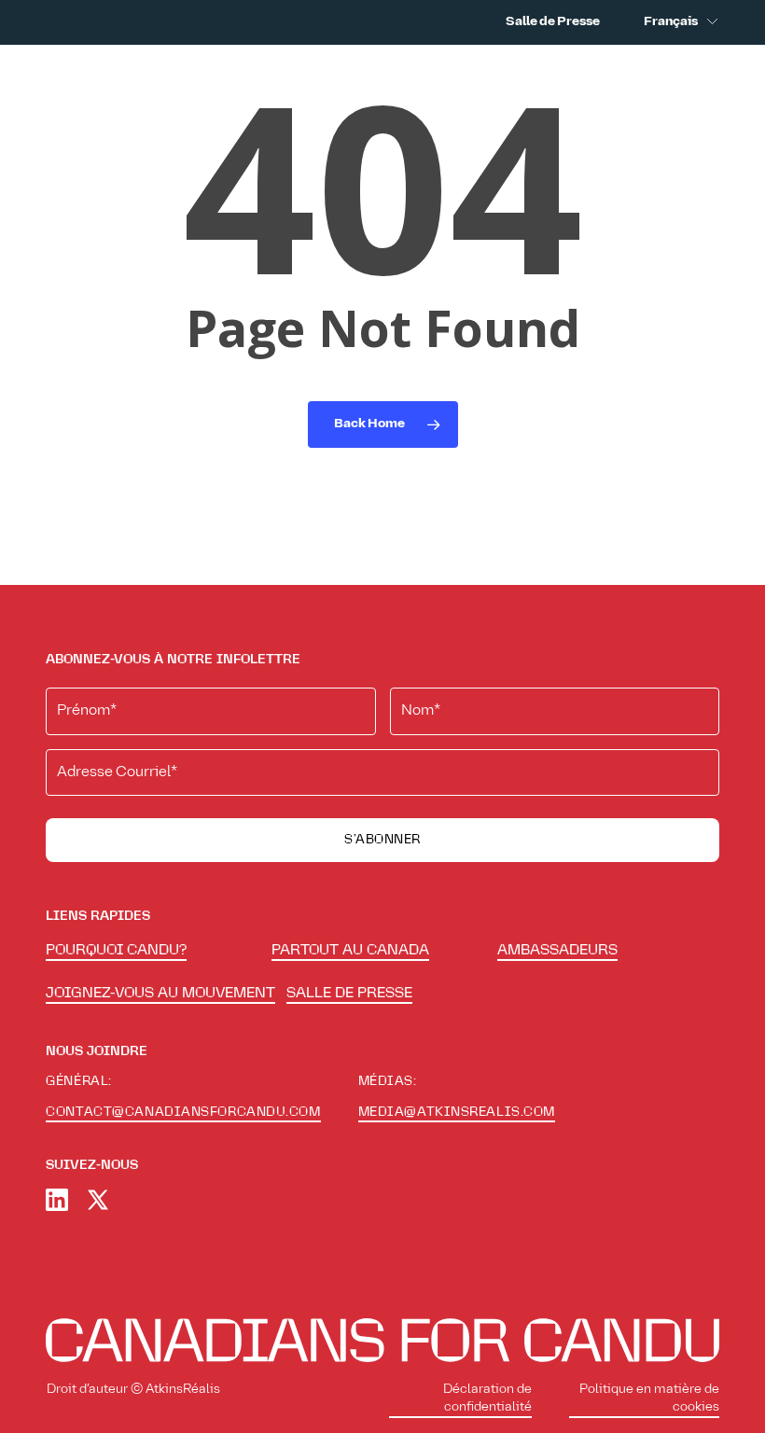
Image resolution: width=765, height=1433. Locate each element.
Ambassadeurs (557, 949)
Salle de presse (349, 992)
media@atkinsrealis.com (456, 1112)
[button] (708, 75)
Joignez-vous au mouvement (160, 992)
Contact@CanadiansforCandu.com (183, 1112)
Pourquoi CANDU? (116, 949)
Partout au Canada (350, 949)
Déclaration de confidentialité (487, 1399)
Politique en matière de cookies (649, 1399)
